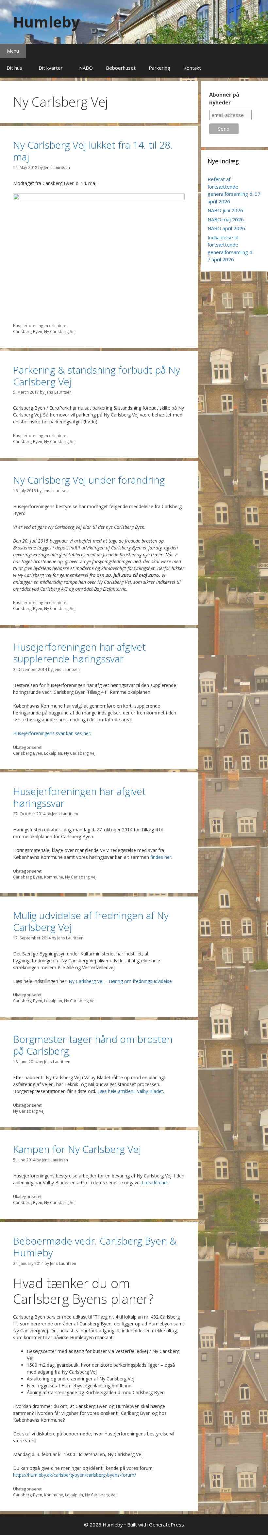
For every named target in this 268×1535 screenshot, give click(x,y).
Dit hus (14, 68)
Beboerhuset (121, 68)
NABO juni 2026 (225, 210)
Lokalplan (53, 753)
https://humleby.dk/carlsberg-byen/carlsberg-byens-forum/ (74, 1475)
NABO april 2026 (226, 228)
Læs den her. (155, 1182)
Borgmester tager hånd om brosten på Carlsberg (93, 1045)
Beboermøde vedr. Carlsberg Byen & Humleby (94, 1246)
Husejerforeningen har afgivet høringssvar (79, 797)
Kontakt (192, 68)
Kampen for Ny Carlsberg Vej (77, 1149)
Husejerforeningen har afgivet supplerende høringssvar (79, 652)
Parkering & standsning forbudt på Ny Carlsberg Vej (96, 375)
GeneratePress (166, 1524)
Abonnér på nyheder (224, 98)
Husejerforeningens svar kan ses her (51, 733)
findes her (160, 857)
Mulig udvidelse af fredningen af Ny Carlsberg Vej (91, 921)
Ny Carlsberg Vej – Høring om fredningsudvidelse (120, 981)
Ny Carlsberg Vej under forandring (89, 480)
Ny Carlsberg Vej (59, 331)
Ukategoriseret (27, 747)
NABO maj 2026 (226, 219)
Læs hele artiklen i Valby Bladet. (130, 1091)
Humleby (46, 22)
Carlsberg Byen (27, 331)
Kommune (53, 876)
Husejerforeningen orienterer (40, 325)
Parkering (159, 68)
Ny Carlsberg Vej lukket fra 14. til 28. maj (93, 150)
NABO (86, 68)
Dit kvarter (51, 68)
